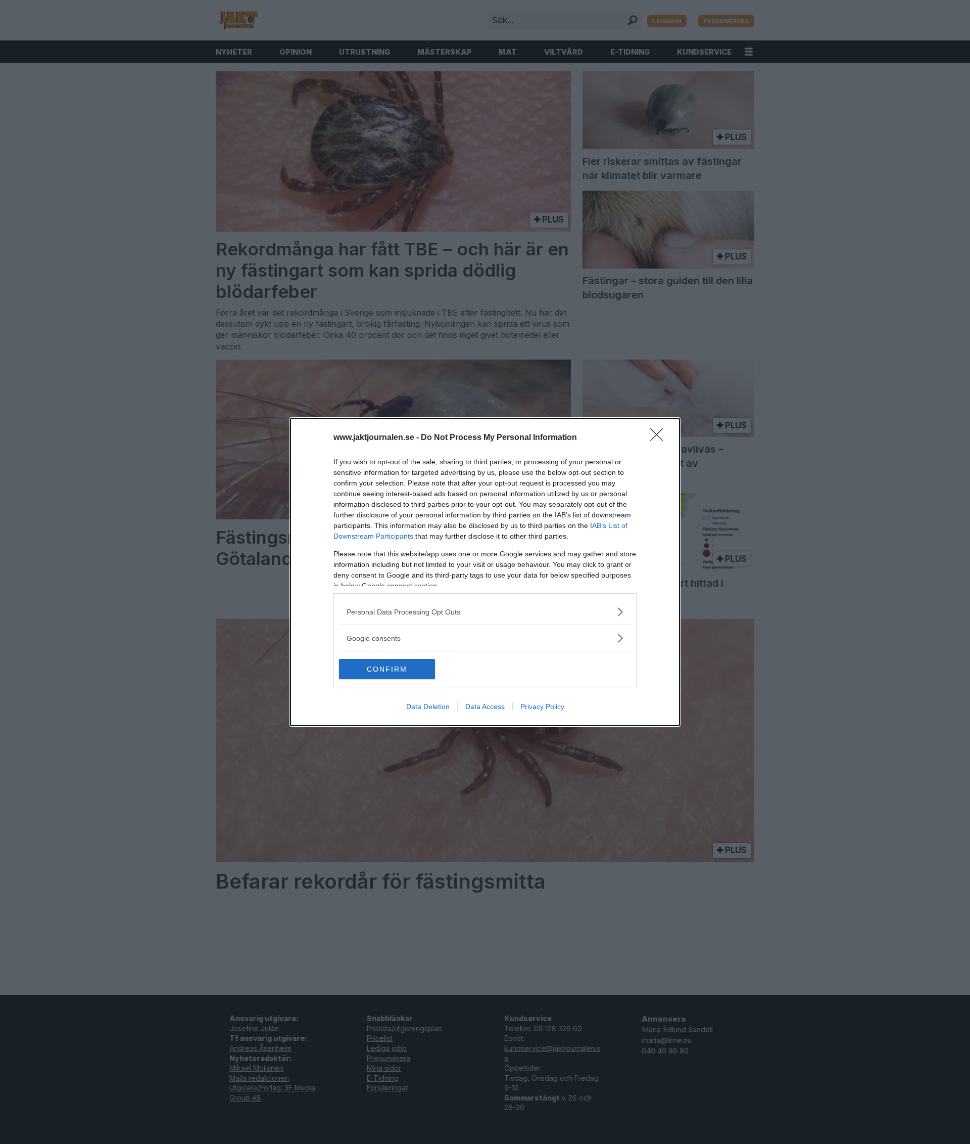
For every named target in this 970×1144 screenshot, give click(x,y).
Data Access (485, 706)
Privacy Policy (542, 706)
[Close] (659, 438)
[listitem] (485, 611)
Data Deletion (428, 706)
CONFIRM (387, 669)
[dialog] (485, 572)
